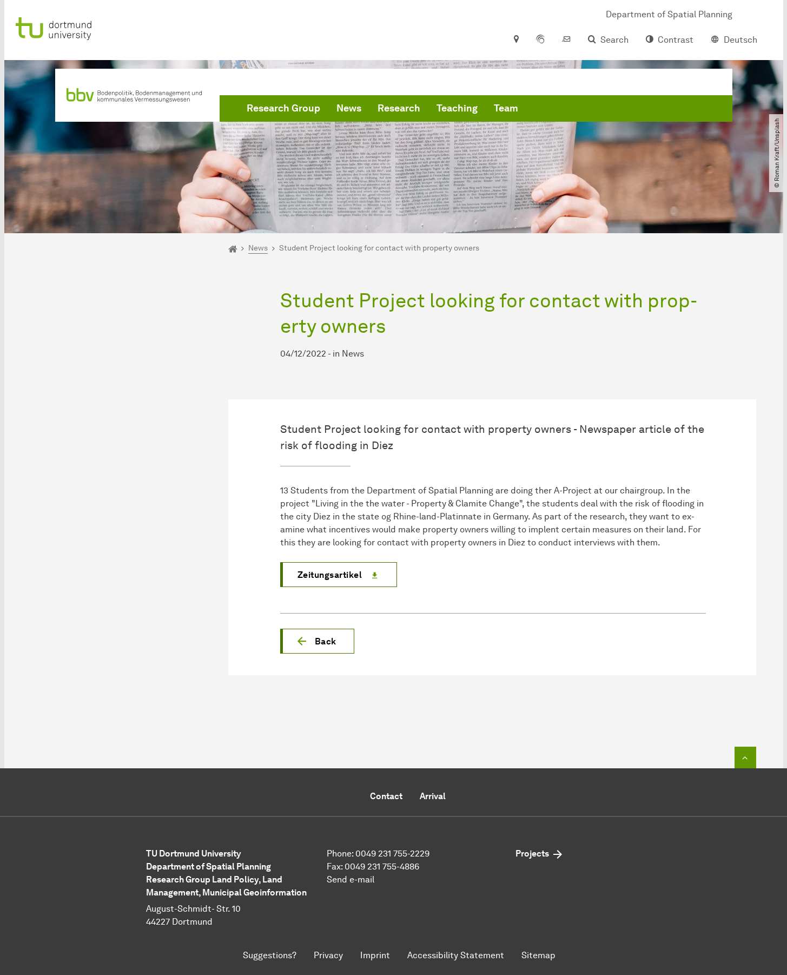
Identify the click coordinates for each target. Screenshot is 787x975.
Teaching (457, 108)
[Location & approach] (515, 40)
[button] (317, 641)
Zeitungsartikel (329, 575)
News (348, 108)
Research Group (283, 108)
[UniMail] (566, 40)
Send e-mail (350, 879)
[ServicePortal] (540, 40)
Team (506, 108)
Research (399, 108)
